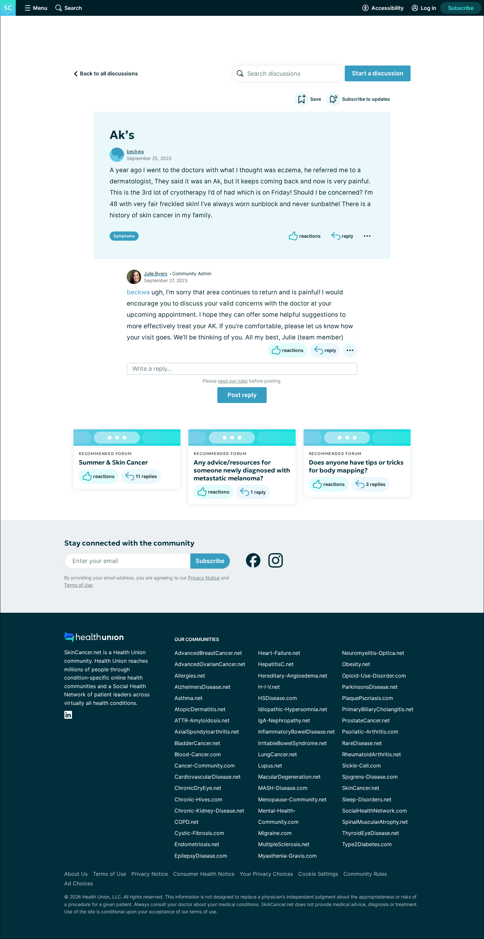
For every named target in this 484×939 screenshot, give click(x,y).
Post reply (242, 394)
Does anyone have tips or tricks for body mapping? (356, 466)
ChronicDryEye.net (198, 788)
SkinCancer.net (360, 788)
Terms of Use (78, 585)
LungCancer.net (277, 754)
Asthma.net (188, 698)
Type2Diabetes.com (367, 844)
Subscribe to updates (366, 99)
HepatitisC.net (276, 664)
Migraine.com (275, 833)
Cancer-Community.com (205, 765)
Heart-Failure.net (279, 653)
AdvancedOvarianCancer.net (210, 664)
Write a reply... (152, 368)
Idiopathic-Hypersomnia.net (292, 709)
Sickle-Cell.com (361, 765)
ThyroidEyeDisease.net (370, 833)
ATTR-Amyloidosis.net (202, 720)
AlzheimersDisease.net (202, 687)
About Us (76, 874)
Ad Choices (78, 883)
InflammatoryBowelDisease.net (296, 731)
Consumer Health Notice (203, 874)
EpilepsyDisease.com (201, 855)
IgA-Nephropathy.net (284, 720)
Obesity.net (356, 664)
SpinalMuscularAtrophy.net (375, 821)
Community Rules (365, 874)
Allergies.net (190, 675)
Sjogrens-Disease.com (370, 776)
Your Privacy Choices (266, 874)
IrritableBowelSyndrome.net (292, 743)
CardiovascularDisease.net (208, 776)
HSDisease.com (277, 698)
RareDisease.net (362, 743)
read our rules (233, 381)
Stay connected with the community (129, 543)
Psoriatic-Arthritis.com (370, 731)
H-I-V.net (269, 687)
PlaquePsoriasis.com (367, 698)
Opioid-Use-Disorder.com (374, 675)
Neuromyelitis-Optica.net (373, 653)
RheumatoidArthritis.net (371, 754)
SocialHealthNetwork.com (374, 810)
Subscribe (460, 8)
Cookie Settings (318, 874)
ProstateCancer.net (366, 720)
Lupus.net (270, 765)
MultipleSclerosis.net (283, 844)
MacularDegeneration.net (289, 776)
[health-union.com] (93, 638)
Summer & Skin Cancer (113, 462)
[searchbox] (294, 73)
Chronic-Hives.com (198, 799)
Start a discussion (377, 73)
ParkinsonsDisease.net (370, 687)
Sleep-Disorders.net (366, 799)
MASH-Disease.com (283, 788)
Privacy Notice (204, 577)
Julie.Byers (155, 273)
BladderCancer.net (197, 743)
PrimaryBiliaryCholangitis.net (378, 709)
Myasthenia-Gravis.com (287, 855)
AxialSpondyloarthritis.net (207, 731)
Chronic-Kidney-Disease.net (209, 810)
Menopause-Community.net (292, 799)
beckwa (135, 151)
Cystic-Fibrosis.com (199, 833)
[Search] (240, 73)
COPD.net (187, 821)
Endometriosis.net (197, 844)
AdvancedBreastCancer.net (208, 653)
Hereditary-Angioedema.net (292, 675)
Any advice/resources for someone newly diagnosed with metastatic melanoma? (242, 470)
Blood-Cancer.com (198, 754)
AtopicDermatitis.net (200, 709)
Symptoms (124, 235)
